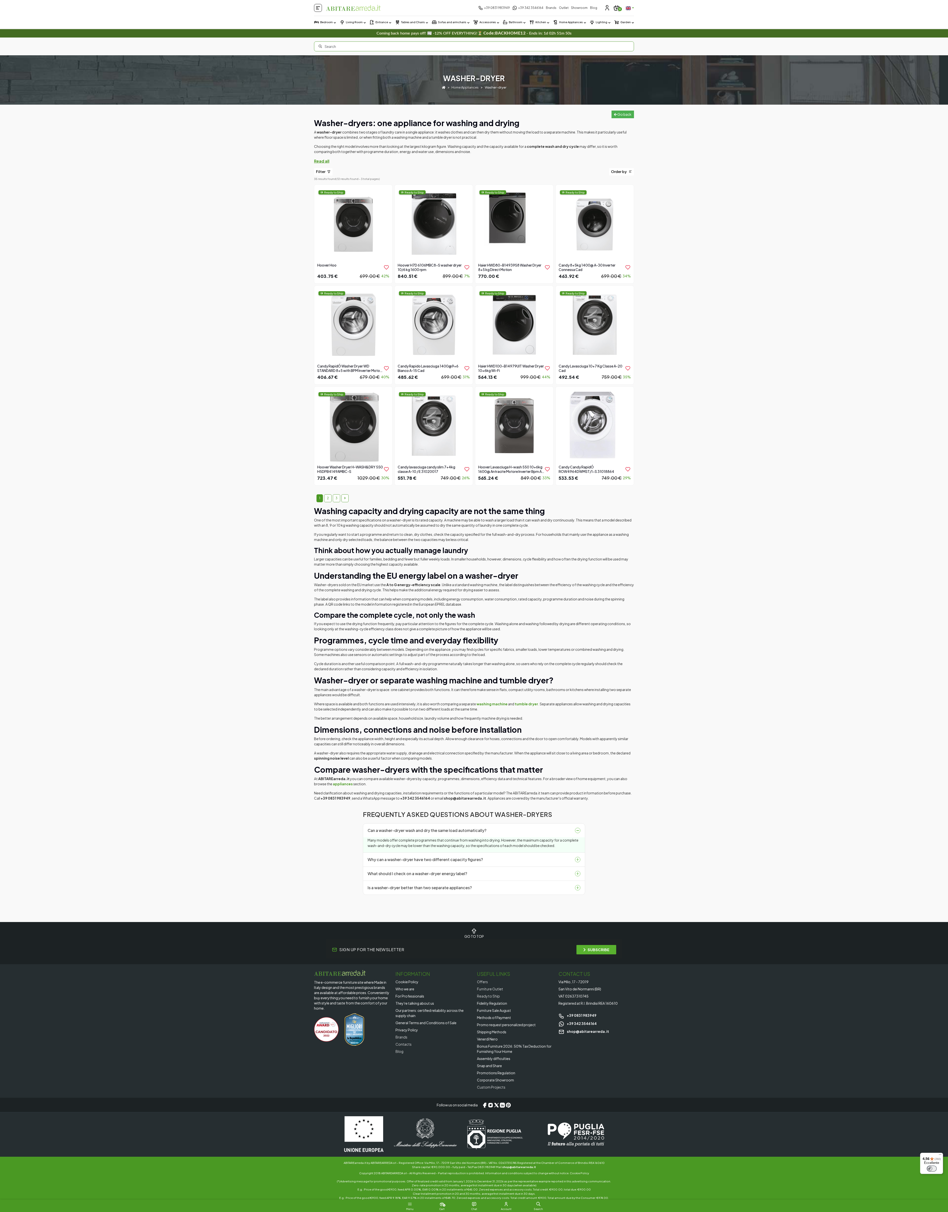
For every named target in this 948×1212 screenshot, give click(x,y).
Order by (619, 171)
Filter (321, 171)
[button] (538, 1204)
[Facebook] (485, 1105)
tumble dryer (526, 704)
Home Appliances (465, 87)
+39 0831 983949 (581, 1015)
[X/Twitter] (496, 1105)
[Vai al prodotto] (353, 233)
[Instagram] (491, 1105)
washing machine (492, 704)
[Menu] (940, 1156)
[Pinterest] (508, 1105)
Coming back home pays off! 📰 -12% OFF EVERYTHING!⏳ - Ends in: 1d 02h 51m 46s (474, 33)
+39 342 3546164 (581, 1023)
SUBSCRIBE (598, 949)
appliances (343, 784)
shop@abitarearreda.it (587, 1031)
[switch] (932, 1169)
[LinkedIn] (502, 1105)
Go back (624, 114)
